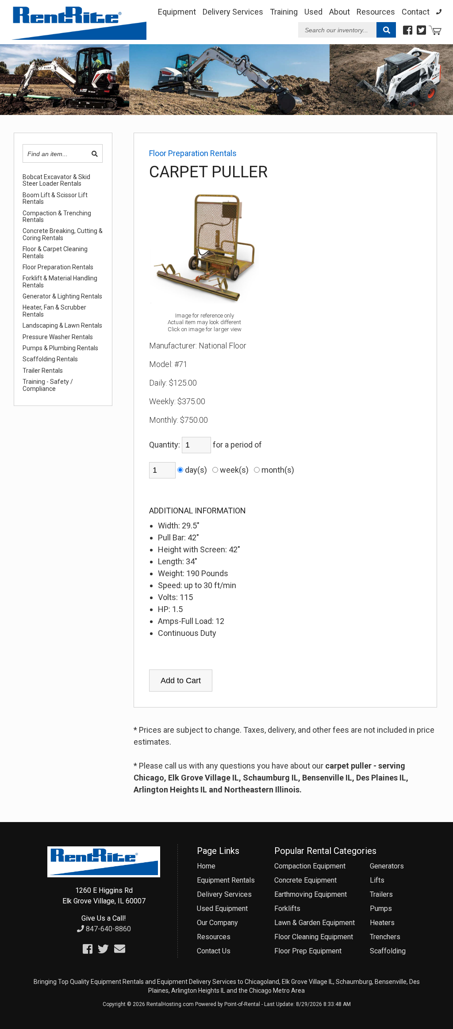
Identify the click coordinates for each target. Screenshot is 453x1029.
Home (206, 866)
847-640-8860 (107, 929)
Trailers (381, 894)
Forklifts (287, 908)
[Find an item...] (95, 154)
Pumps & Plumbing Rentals (60, 348)
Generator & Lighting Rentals (62, 296)
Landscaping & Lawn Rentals (62, 325)
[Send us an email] (119, 949)
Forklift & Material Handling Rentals (60, 281)
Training (284, 11)
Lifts (377, 880)
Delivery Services (233, 11)
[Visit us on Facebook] (407, 30)
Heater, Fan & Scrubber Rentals (54, 310)
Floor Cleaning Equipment (313, 937)
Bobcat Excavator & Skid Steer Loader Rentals (56, 180)
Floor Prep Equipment (308, 951)
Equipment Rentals (226, 880)
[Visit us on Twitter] (421, 30)
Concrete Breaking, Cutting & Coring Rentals (63, 234)
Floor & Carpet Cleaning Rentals (55, 252)
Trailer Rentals (43, 370)
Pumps (381, 908)
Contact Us (213, 951)
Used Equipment (222, 908)
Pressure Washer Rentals (58, 337)
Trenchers (385, 937)
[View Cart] (435, 31)
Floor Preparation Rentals (58, 267)
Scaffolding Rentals (50, 359)
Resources (376, 11)
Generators (387, 866)
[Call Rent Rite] (438, 12)
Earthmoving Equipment (310, 894)
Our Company (217, 922)
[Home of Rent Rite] (103, 875)
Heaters (382, 922)
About (339, 11)
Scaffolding (388, 951)
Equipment (177, 11)
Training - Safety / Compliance (48, 385)
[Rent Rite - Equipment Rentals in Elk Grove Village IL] (79, 36)
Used (313, 11)
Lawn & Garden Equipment (314, 922)
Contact (416, 11)
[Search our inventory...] (386, 30)
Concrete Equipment (305, 880)
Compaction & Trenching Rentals (57, 216)
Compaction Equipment (310, 866)
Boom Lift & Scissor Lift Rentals (55, 198)
